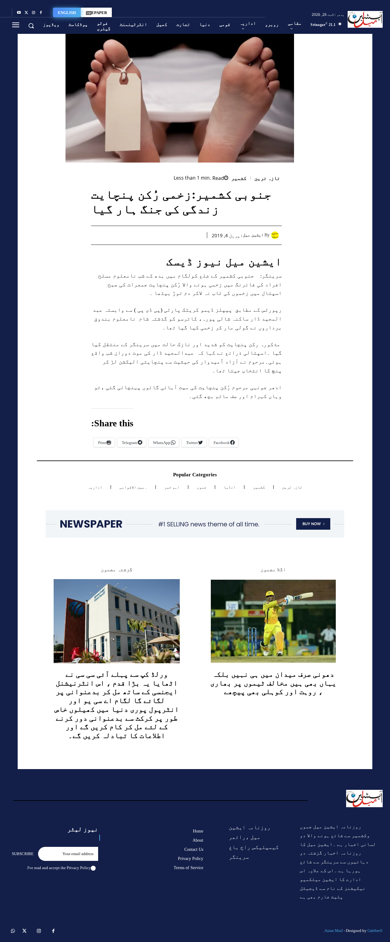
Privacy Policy (79, 867)
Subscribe (23, 853)
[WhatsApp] (168, 235)
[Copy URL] (126, 235)
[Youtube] (19, 12)
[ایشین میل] (276, 235)
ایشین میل (253, 235)
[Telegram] (140, 235)
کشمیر (238, 178)
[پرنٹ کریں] (154, 235)
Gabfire (373, 930)
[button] (31, 25)
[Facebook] (40, 12)
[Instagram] (33, 12)
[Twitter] (26, 12)
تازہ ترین (267, 178)
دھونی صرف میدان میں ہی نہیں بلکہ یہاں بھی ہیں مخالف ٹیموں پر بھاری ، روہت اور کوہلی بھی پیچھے (273, 683)
